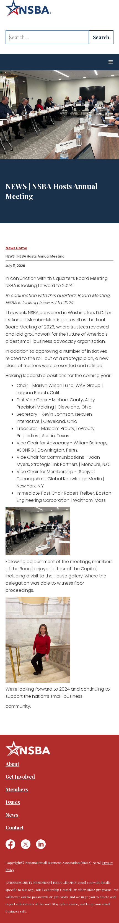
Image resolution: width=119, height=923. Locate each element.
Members (17, 789)
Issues (13, 802)
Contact (15, 827)
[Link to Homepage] (28, 8)
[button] (110, 62)
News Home (16, 248)
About (12, 764)
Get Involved (20, 776)
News (12, 814)
